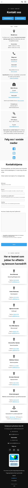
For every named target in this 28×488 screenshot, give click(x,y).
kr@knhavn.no (15, 384)
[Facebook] (10, 450)
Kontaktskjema (8, 18)
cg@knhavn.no (15, 350)
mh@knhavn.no (15, 367)
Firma (3, 189)
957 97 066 (16, 348)
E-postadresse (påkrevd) (7, 195)
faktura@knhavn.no (14, 126)
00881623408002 (14, 78)
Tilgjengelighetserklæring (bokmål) (14, 473)
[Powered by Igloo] (14, 486)
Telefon (3, 202)
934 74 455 (16, 383)
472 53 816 (16, 297)
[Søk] (22, 2)
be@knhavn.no (15, 316)
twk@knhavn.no (15, 333)
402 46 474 (16, 400)
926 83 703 (16, 314)
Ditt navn (3, 183)
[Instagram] (14, 450)
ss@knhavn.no (15, 299)
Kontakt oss (14, 478)
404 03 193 (15, 331)
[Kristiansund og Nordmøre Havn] (1, 2)
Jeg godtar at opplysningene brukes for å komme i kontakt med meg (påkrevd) (13, 236)
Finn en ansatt (20, 18)
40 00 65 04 (14, 61)
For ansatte (14, 480)
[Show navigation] (25, 2)
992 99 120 (14, 66)
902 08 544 (16, 280)
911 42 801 (16, 365)
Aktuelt (14, 475)
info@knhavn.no (14, 92)
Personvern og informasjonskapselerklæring (14, 470)
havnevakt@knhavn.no (14, 97)
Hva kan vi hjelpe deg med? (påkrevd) (11, 211)
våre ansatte (14, 71)
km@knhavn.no (15, 282)
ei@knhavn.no (15, 401)
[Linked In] (18, 450)
